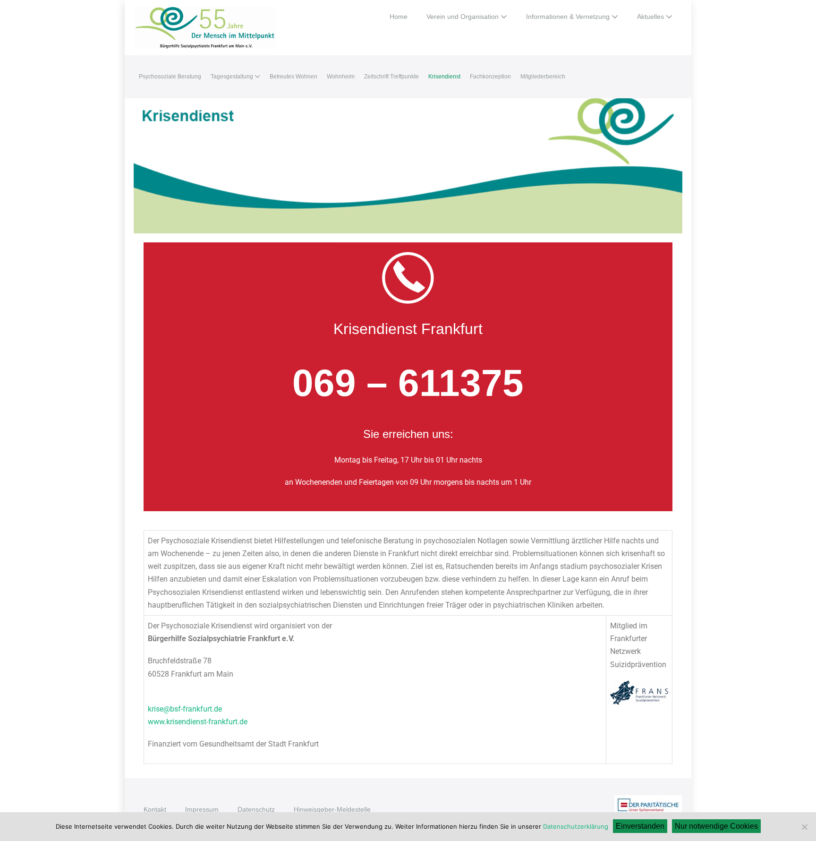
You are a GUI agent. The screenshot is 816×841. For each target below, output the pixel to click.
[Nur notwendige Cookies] (804, 827)
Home (399, 16)
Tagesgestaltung (233, 76)
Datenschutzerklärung (575, 826)
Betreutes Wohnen (293, 76)
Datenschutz (256, 809)
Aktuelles (651, 16)
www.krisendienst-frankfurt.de (197, 721)
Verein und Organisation (463, 16)
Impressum (202, 809)
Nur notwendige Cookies (716, 826)
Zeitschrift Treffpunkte (391, 76)
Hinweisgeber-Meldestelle (332, 809)
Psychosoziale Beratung (170, 76)
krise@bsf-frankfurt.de (185, 708)
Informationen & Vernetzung (569, 16)
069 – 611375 (408, 383)
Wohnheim (341, 76)
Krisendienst (444, 76)
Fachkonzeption (490, 76)
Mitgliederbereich (542, 76)
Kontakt (155, 809)
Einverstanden (640, 826)
